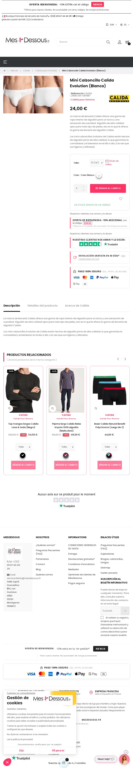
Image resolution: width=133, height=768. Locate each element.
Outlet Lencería (109, 573)
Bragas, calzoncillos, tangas (112, 561)
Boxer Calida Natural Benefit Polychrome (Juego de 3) (109, 426)
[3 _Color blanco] (99, 175)
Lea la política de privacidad (20, 739)
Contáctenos (36, 20)
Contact (40, 564)
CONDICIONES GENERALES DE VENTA (82, 547)
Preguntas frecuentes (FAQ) (48, 552)
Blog (38, 569)
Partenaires (42, 559)
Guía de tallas (112, 163)
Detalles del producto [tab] (42, 305)
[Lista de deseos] (121, 198)
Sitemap (105, 568)
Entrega (72, 554)
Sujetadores (107, 554)
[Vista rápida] (9, 408)
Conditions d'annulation (81, 564)
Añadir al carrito (109, 188)
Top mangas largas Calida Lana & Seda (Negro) (23, 426)
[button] (7, 762)
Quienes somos (44, 575)
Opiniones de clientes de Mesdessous (81, 576)
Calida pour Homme (83, 100)
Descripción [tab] (11, 305)
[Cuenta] (119, 42)
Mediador (73, 569)
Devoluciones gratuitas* (81, 559)
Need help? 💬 (106, 758)
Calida (23, 415)
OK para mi (58, 750)
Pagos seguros (76, 583)
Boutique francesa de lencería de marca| (26, 16)
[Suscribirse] (125, 611)
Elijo (21, 750)
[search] (108, 42)
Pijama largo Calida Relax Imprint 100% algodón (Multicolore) (66, 427)
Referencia (77, 93)
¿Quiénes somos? (45, 545)
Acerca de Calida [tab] (77, 305)
